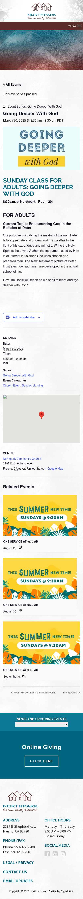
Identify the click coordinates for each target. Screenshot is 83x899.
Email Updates (18, 880)
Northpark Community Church (22, 459)
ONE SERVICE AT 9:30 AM (20, 541)
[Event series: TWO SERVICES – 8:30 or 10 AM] (20, 547)
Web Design (50, 891)
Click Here (41, 761)
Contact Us (15, 871)
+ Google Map (54, 468)
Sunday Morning (32, 385)
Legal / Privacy (18, 862)
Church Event (11, 385)
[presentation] (40, 515)
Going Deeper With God (18, 375)
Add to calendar (24, 317)
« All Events (12, 84)
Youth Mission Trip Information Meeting (34, 692)
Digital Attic (67, 891)
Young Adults (70, 692)
